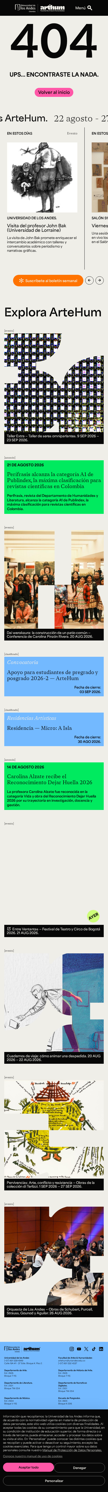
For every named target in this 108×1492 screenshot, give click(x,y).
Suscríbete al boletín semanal (51, 280)
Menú (80, 8)
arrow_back (89, 280)
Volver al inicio (54, 92)
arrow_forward (99, 280)
